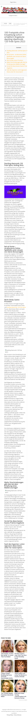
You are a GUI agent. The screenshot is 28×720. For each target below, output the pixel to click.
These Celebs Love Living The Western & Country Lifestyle (21, 675)
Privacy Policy (10, 715)
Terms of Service (17, 715)
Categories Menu (13, 15)
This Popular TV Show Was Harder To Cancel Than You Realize (7, 655)
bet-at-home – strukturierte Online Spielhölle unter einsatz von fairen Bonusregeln (16, 56)
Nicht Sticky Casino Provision (15, 60)
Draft (10, 23)
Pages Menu (13, 2)
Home (5, 23)
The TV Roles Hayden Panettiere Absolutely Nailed (7, 695)
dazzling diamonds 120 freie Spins (16, 307)
